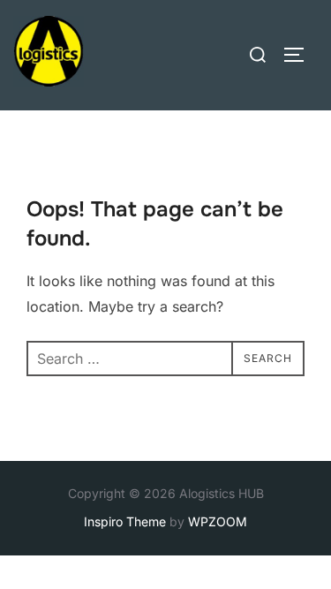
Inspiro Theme (125, 521)
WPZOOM (217, 521)
